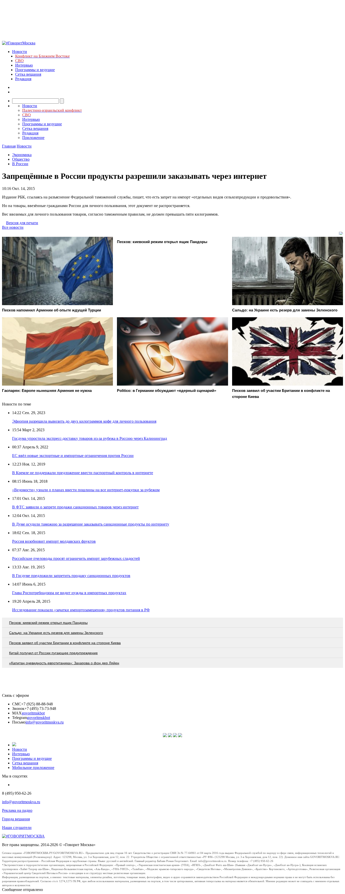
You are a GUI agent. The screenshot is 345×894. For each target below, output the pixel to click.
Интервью (24, 65)
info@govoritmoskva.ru (45, 722)
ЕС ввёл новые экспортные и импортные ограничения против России (73, 455)
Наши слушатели (17, 827)
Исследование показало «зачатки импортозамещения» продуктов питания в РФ (81, 610)
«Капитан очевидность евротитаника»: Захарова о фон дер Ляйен (64, 663)
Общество (21, 159)
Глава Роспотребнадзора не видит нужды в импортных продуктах (69, 593)
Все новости (12, 227)
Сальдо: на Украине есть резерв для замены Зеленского (56, 633)
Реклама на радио (17, 810)
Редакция (23, 79)
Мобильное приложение (33, 767)
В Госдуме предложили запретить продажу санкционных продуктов (71, 575)
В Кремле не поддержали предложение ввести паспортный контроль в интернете (82, 473)
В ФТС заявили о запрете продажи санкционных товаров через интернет (75, 507)
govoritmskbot (33, 713)
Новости (19, 51)
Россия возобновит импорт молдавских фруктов (54, 541)
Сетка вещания (28, 74)
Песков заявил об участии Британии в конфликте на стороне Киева (65, 643)
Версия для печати (22, 223)
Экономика (22, 155)
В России (20, 164)
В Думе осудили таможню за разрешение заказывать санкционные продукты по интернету (90, 524)
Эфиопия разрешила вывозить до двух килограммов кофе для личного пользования (84, 421)
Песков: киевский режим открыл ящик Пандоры (48, 623)
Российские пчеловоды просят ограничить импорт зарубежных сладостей (76, 558)
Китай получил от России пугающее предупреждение (53, 653)
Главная (9, 146)
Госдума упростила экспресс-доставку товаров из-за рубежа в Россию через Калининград (89, 438)
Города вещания (16, 819)
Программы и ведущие (35, 70)
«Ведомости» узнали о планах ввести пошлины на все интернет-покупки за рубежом (86, 490)
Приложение (33, 137)
